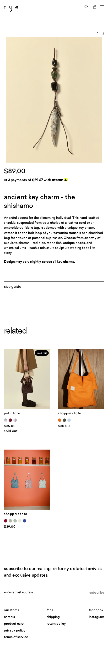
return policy (56, 623)
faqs (50, 610)
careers (9, 617)
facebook (96, 610)
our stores (11, 610)
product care (14, 623)
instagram (96, 617)
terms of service (16, 637)
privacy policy (14, 630)
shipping (53, 617)
